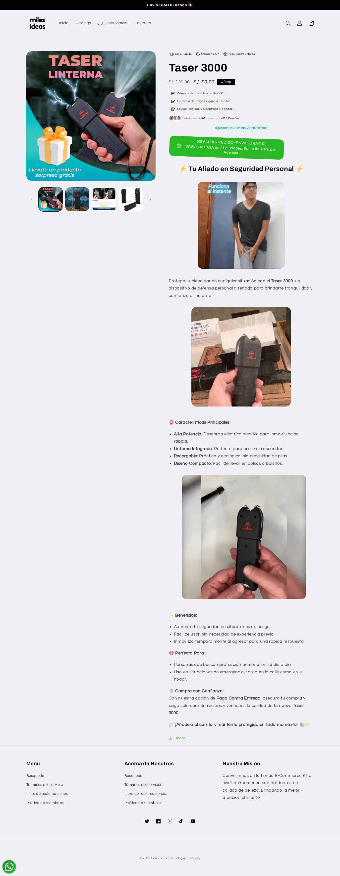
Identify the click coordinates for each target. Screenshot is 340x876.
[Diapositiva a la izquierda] (31, 199)
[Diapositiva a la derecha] (150, 199)
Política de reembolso (45, 803)
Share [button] (180, 738)
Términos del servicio (44, 785)
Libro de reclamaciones (47, 794)
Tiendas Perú (160, 858)
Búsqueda (35, 776)
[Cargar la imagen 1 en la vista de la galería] (51, 199)
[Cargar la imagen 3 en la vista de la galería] (104, 199)
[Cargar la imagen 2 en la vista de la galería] (77, 199)
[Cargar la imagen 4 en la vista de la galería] (131, 199)
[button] (288, 23)
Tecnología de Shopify (185, 858)
